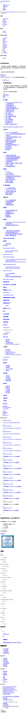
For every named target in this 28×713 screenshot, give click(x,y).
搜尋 (4, 8)
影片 (4, 676)
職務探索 (8, 386)
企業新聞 (5, 660)
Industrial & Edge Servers (8, 254)
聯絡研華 (5, 403)
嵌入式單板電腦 (9, 114)
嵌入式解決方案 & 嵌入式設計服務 (9, 284)
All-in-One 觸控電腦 (10, 273)
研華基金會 (5, 398)
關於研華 (5, 359)
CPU (4, 414)
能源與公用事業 (6, 281)
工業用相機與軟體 (10, 201)
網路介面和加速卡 (10, 192)
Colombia (5, 24)
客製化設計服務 (6, 319)
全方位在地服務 (6, 313)
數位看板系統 (9, 122)
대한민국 (5, 44)
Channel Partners (6, 327)
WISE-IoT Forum (9, 353)
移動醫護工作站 (9, 212)
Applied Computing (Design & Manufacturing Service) (13, 126)
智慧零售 (5, 228)
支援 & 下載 (5, 336)
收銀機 (7, 275)
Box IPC (7, 171)
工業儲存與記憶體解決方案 (12, 108)
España (4, 32)
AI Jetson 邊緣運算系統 (11, 200)
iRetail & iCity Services (7, 270)
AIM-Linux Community (11, 352)
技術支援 (5, 334)
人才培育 (8, 389)
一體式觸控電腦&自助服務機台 (13, 230)
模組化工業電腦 (9, 180)
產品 (4, 97)
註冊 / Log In (6, 80)
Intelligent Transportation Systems (9, 264)
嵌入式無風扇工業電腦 (11, 116)
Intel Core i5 (5, 415)
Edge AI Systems (9, 251)
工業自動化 (5, 129)
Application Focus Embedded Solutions (14, 102)
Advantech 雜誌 (9, 368)
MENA (4, 58)
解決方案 (5, 245)
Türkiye (4, 51)
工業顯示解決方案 (10, 110)
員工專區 (5, 400)
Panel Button (3, 75)
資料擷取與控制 (9, 143)
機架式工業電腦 (9, 182)
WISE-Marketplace (7, 407)
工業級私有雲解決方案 (11, 191)
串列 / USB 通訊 (9, 164)
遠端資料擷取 (9, 148)
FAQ (4, 680)
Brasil (4, 19)
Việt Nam (5, 52)
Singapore (5, 47)
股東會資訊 (8, 380)
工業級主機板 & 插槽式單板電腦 (13, 176)
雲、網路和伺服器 (6, 185)
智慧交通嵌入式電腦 (10, 179)
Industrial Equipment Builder (8, 256)
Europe (4, 31)
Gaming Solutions (6, 292)
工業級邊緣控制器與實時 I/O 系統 (13, 137)
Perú (4, 25)
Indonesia (5, 41)
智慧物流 (5, 219)
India (4, 40)
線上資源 (8, 349)
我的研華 (5, 6)
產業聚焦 (5, 674)
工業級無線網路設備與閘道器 (12, 158)
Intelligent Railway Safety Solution (13, 268)
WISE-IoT (8, 332)
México (4, 21)
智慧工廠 (5, 287)
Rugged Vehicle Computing (8, 279)
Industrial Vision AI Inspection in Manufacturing (16, 261)
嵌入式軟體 (8, 113)
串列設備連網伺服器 (10, 166)
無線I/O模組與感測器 (10, 141)
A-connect (5, 681)
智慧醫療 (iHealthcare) (7, 289)
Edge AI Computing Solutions (12, 250)
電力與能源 (8, 146)
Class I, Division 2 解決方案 (12, 132)
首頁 (4, 411)
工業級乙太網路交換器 (11, 155)
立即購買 (6, 649)
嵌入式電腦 (5, 99)
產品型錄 (3, 533)
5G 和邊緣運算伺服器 (11, 188)
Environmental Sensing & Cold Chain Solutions (15, 222)
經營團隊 (8, 367)
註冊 (4, 4)
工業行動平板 (9, 223)
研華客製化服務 (6, 300)
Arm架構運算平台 (10, 103)
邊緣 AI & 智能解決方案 (11, 124)
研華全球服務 (5, 316)
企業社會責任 (6, 663)
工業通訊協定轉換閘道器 (11, 160)
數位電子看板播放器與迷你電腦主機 (14, 234)
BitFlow (7, 305)
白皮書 (4, 673)
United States (6, 18)
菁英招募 (5, 383)
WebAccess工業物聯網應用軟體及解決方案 (15, 133)
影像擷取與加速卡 (10, 204)
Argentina (5, 22)
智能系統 (5, 169)
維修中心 (8, 341)
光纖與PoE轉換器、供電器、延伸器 (14, 163)
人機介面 (8, 135)
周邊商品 (5, 241)
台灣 (5, 9)
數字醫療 (5, 207)
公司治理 (8, 377)
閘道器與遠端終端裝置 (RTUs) (13, 144)
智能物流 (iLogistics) (7, 308)
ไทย (4, 50)
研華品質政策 (5, 322)
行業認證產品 (9, 138)
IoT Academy (8, 351)
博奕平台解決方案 (10, 111)
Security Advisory (6, 357)
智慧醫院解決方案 (10, 213)
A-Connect (5, 408)
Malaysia (5, 46)
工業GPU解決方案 (10, 174)
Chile (4, 23)
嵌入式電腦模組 (9, 119)
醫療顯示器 (8, 216)
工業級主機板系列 (10, 105)
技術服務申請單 (9, 342)
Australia (5, 37)
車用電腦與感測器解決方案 (12, 225)
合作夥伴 (5, 324)
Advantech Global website (9, 11)
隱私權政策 (5, 705)
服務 (4, 311)
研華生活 (8, 388)
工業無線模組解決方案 (11, 107)
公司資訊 (8, 365)
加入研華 (8, 392)
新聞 (4, 677)
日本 (4, 43)
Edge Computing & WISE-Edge (9, 248)
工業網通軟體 (9, 161)
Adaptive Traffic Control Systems (13, 266)
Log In (7, 4)
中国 (4, 39)
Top (2, 710)
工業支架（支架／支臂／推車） (9, 238)
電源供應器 (8, 243)
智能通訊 (5, 152)
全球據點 (8, 391)
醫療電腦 (8, 215)
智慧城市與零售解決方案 (11, 232)
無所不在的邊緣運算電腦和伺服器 (13, 276)
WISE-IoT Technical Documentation (13, 354)
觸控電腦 (8, 149)
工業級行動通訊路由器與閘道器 (13, 156)
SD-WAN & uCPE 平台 (11, 189)
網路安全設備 (9, 194)
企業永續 (5, 395)
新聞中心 (8, 370)
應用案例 (5, 671)
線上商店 (5, 406)
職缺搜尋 (5, 664)
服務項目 (8, 339)
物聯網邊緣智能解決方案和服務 (9, 297)
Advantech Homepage (5, 1)
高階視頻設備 (9, 203)
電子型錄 (5, 679)
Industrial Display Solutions (8, 294)
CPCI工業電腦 (9, 173)
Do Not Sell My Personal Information (11, 706)
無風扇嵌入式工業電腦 (11, 140)
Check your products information (12, 344)
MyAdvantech (6, 95)
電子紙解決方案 (9, 121)
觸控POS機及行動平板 (11, 235)
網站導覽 (5, 703)
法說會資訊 (8, 379)
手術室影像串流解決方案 (11, 210)
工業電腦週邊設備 (10, 177)
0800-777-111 (7, 653)
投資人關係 (5, 373)
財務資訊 (8, 376)
